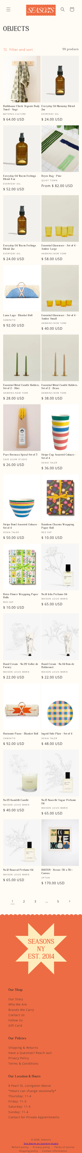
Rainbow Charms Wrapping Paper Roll (57, 526)
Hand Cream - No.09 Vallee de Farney (20, 666)
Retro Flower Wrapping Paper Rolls (20, 596)
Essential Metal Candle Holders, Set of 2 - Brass (59, 387)
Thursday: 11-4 (19, 1096)
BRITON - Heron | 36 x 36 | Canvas (56, 872)
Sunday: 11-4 (18, 1112)
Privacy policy (41, 1147)
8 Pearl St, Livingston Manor (29, 1086)
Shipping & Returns (23, 1048)
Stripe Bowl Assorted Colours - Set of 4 (21, 526)
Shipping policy (28, 1150)
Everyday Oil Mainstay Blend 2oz (58, 108)
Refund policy (20, 1147)
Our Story (15, 999)
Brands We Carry (21, 1010)
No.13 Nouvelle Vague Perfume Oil (58, 802)
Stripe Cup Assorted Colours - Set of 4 (58, 456)
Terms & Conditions (23, 1063)
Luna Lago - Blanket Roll (17, 315)
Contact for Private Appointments (33, 1117)
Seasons (46, 1139)
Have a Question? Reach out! (30, 1053)
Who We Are (17, 1004)
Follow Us (15, 1020)
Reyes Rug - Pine (51, 176)
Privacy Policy (18, 1058)
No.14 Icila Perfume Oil (54, 594)
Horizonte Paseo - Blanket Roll (20, 734)
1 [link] (13, 901)
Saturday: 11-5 (19, 1106)
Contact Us (16, 1015)
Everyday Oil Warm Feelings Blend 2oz (19, 247)
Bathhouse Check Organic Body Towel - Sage (21, 108)
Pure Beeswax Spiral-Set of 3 (20, 455)
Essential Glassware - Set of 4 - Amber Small (59, 317)
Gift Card (15, 1025)
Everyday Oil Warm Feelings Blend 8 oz (19, 178)
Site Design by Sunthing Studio (41, 1143)
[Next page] (69, 901)
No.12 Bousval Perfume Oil (18, 870)
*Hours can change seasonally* (32, 1091)
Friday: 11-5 (17, 1101)
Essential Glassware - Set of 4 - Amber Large (59, 247)
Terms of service (64, 1147)
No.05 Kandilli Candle (16, 800)
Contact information (54, 1150)
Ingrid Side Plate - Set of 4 (56, 734)
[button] (8, 9)
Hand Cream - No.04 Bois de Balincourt (57, 666)
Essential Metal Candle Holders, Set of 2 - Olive (21, 387)
